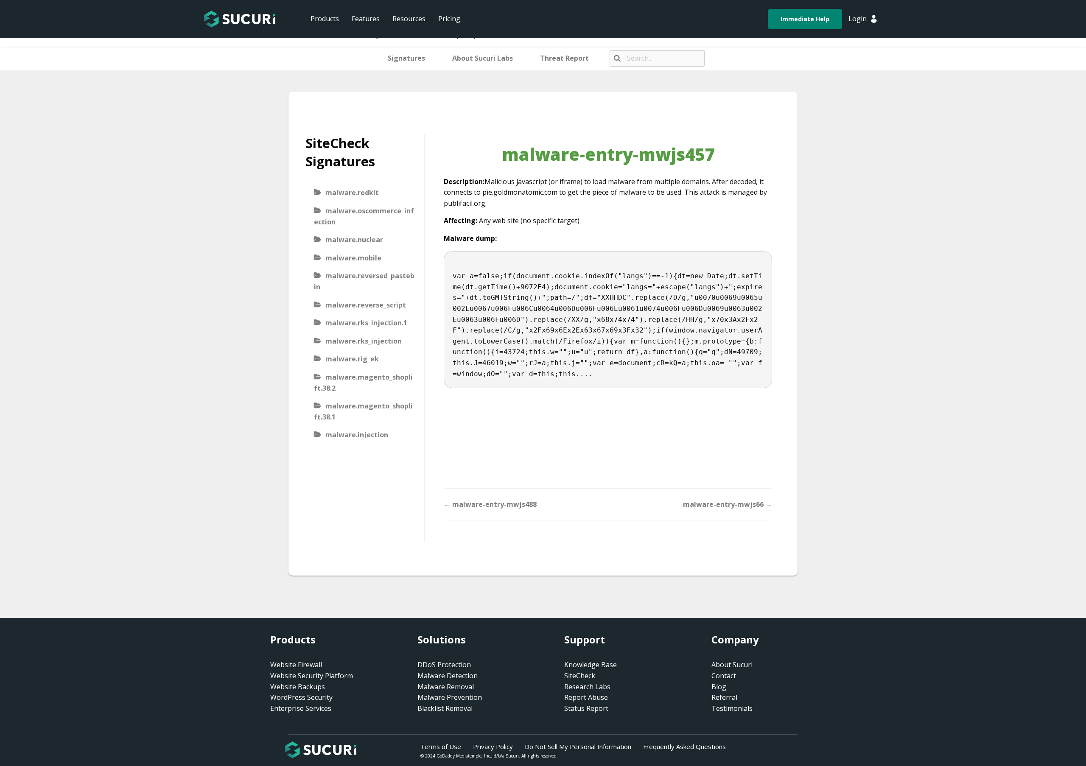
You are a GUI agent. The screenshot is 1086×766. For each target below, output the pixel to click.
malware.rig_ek (352, 358)
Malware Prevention (449, 697)
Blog (718, 686)
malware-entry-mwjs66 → (727, 504)
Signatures (406, 58)
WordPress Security (301, 697)
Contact (723, 675)
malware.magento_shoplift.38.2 (363, 382)
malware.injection (356, 434)
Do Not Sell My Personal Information (578, 746)
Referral (724, 697)
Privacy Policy (493, 746)
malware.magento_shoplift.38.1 (363, 411)
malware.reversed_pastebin (364, 281)
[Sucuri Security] (239, 19)
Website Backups (297, 686)
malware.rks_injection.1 (366, 322)
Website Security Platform (311, 675)
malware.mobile (353, 258)
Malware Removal (445, 686)
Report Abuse (586, 697)
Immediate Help (805, 19)
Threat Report (564, 58)
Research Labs (587, 686)
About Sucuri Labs (482, 58)
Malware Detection (447, 675)
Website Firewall (296, 664)
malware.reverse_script (365, 305)
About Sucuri (732, 664)
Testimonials (732, 708)
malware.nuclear (354, 239)
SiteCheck (579, 675)
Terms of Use (440, 746)
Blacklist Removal (445, 708)
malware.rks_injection (363, 341)
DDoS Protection (444, 664)
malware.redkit (352, 192)
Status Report (586, 708)
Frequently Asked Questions (684, 746)
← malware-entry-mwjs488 (490, 504)
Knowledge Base (590, 664)
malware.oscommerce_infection (364, 216)
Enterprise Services (300, 708)
